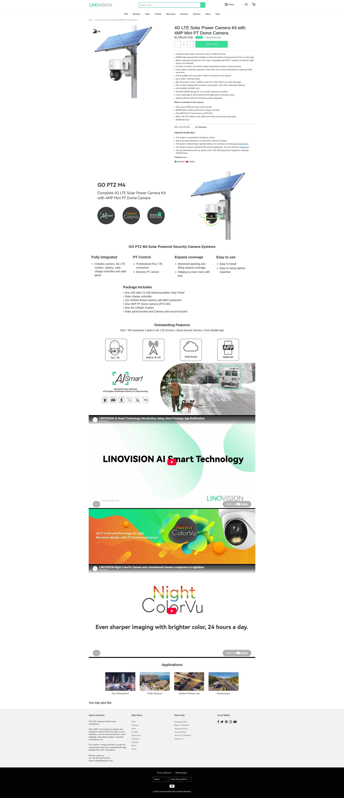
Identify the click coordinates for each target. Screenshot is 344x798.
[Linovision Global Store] (101, 5)
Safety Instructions (240, 144)
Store (217, 14)
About (207, 14)
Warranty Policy (181, 729)
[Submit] (202, 5)
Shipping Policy (180, 722)
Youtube (192, 162)
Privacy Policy (180, 732)
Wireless (136, 14)
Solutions (184, 14)
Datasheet (202, 127)
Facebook (180, 162)
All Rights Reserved (183, 791)
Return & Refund (181, 725)
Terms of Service (164, 773)
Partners (196, 14)
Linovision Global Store (167, 791)
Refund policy (181, 773)
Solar (147, 14)
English (157, 779)
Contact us (179, 739)
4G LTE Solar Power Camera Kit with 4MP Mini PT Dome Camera (116, 20)
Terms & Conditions (182, 735)
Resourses (170, 14)
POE (126, 14)
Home (91, 20)
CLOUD (158, 14)
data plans (244, 147)
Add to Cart (211, 44)
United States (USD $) (179, 779)
